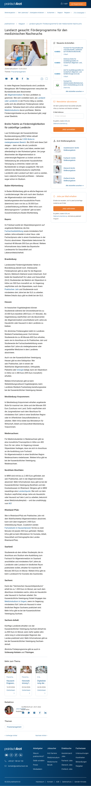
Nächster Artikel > (41, 735)
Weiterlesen (11, 690)
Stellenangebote (10, 12)
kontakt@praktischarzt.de (18, 766)
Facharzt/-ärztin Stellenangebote (70, 159)
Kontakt (50, 782)
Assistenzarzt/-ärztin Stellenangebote (71, 149)
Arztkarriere (50, 12)
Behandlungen (81, 762)
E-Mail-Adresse (58, 112)
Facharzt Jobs (67, 761)
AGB (65, 121)
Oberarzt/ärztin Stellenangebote (69, 169)
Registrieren (78, 4)
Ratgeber (67, 12)
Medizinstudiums (12, 110)
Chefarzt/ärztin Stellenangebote (69, 179)
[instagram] (11, 755)
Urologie (20, 370)
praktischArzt (10, 24)
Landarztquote (24, 491)
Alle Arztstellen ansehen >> (75, 91)
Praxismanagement (18, 72)
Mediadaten (37, 769)
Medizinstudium (53, 757)
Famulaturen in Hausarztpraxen (18, 528)
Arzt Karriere (52, 753)
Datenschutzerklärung (60, 123)
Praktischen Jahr (12, 289)
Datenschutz (67, 782)
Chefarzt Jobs (66, 769)
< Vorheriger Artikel (11, 735)
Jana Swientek (21, 709)
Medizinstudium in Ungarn (16, 601)
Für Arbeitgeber (79, 12)
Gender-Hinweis (80, 782)
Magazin (60, 12)
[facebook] (16, 755)
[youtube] (6, 755)
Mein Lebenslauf (23, 12)
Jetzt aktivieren (68, 208)
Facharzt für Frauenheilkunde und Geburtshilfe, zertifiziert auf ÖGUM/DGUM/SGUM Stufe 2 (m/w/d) (73, 50)
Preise (35, 765)
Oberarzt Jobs (66, 765)
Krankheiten (80, 757)
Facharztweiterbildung (14, 231)
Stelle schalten (38, 761)
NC (10, 503)
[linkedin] (21, 755)
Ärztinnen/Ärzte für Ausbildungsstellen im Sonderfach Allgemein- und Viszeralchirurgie (73, 61)
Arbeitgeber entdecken (37, 12)
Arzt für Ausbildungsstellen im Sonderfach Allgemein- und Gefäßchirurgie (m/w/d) (74, 72)
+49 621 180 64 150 (15, 761)
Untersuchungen (82, 753)
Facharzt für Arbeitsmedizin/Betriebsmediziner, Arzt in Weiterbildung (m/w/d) (74, 83)
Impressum (40, 782)
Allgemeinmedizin (15, 95)
